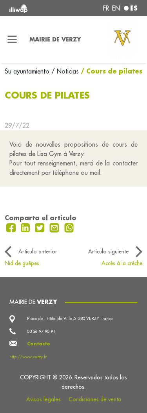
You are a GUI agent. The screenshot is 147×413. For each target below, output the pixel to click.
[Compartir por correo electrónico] (55, 227)
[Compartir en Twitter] (40, 227)
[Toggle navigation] (12, 39)
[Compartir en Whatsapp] (69, 227)
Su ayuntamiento (28, 71)
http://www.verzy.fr (28, 356)
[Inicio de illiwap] (33, 8)
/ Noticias (65, 71)
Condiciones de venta (95, 399)
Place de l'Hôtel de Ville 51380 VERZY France (70, 318)
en (116, 8)
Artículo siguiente (108, 251)
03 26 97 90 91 (41, 331)
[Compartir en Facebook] (12, 227)
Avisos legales (43, 399)
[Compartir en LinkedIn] (26, 227)
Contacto (38, 344)
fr (106, 8)
